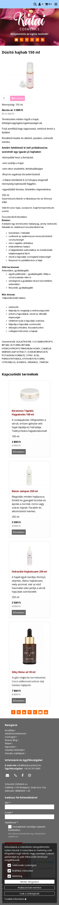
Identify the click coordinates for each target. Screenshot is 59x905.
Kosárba (19, 98)
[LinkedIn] (24, 712)
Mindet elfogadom (29, 881)
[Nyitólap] (29, 21)
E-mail (9, 812)
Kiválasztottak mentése (29, 887)
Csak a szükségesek (29, 893)
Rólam (8, 743)
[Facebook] (27, 40)
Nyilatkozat (11, 822)
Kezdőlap (9, 730)
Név (8, 802)
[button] (56, 4)
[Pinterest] (29, 712)
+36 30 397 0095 (32, 768)
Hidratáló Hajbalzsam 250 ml (29, 571)
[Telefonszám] (21, 40)
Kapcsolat (10, 746)
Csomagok (10, 736)
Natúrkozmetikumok (15, 733)
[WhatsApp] (35, 712)
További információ (14, 899)
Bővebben (19, 451)
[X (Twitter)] (18, 712)
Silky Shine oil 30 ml (24, 672)
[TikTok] (37, 40)
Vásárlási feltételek (14, 749)
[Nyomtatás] (45, 712)
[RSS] (43, 40)
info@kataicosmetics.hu (29, 765)
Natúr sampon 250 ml (25, 491)
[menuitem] (48, 4)
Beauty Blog (11, 740)
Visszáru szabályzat (14, 753)
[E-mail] (16, 40)
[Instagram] (32, 40)
